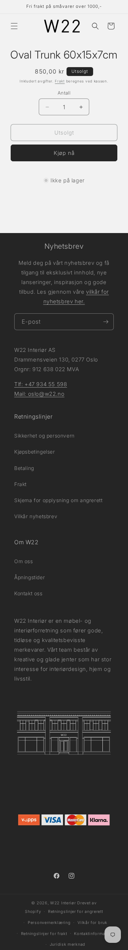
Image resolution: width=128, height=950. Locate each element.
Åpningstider (29, 577)
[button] (14, 26)
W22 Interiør (63, 902)
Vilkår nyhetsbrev (35, 516)
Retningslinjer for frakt (44, 933)
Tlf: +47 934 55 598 (40, 384)
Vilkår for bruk (92, 922)
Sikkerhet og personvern (44, 436)
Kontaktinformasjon (94, 933)
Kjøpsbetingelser (34, 452)
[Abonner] (105, 321)
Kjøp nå (64, 153)
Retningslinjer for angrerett (75, 911)
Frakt (60, 81)
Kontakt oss (28, 593)
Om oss (23, 561)
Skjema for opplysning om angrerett (58, 500)
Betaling (24, 468)
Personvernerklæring (49, 922)
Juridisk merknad (67, 944)
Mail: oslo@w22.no (39, 393)
